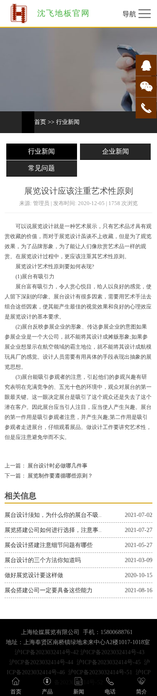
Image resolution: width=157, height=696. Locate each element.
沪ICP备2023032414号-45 (109, 662)
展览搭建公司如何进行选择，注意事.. (53, 530)
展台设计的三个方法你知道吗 (43, 560)
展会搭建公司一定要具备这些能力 (49, 590)
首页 (40, 122)
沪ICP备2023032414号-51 (100, 672)
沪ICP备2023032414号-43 (112, 652)
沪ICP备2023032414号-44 (41, 662)
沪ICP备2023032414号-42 (47, 652)
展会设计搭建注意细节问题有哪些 (49, 545)
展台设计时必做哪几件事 (57, 466)
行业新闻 (68, 122)
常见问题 (41, 168)
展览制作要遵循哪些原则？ (59, 476)
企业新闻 (115, 151)
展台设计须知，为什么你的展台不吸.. (53, 515)
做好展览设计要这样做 (34, 575)
